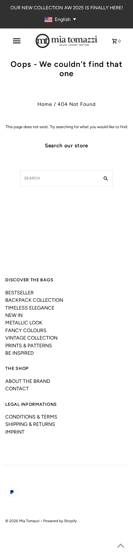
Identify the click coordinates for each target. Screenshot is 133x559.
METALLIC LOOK (23, 323)
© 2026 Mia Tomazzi (23, 521)
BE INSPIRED (19, 353)
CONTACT (17, 389)
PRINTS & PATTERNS (28, 346)
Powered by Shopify (60, 521)
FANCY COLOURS (25, 330)
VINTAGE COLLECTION (31, 338)
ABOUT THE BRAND (27, 381)
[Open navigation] (16, 41)
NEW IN (14, 315)
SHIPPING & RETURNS (30, 424)
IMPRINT (14, 432)
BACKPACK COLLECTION (34, 300)
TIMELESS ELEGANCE (29, 308)
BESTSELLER (19, 293)
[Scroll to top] (120, 546)
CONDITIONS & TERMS (31, 417)
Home (44, 104)
